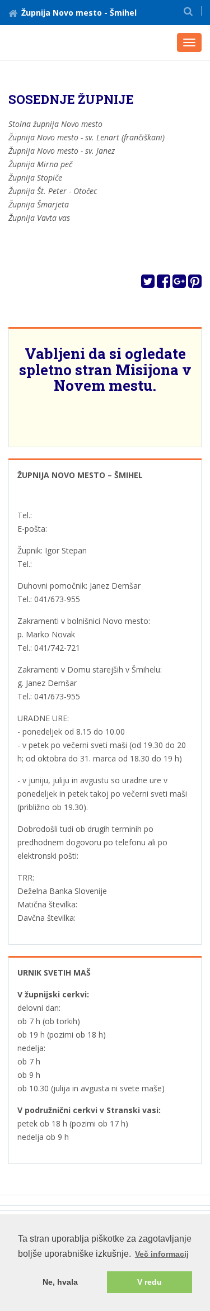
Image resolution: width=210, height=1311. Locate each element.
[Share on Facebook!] (163, 283)
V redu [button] (149, 1281)
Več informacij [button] (162, 1254)
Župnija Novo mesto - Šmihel (79, 12)
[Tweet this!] (148, 283)
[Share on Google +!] (179, 283)
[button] (188, 11)
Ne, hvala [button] (60, 1281)
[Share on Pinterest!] (195, 283)
